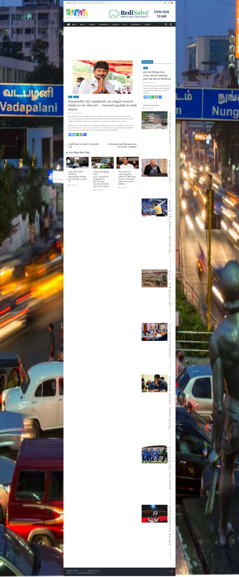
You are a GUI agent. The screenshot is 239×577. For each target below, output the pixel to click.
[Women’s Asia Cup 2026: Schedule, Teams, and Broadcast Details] (154, 474)
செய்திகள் (76, 97)
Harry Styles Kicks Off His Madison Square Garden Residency (170, 525)
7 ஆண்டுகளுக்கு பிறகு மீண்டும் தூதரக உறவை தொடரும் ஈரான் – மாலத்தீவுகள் (122, 145)
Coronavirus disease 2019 (91, 3)
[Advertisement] (119, 46)
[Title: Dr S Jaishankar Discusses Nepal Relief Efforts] (154, 348)
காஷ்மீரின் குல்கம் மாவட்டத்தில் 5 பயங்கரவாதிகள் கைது (84, 145)
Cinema (91, 24)
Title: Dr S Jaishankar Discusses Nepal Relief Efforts (170, 341)
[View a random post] (170, 24)
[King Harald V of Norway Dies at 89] (154, 178)
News (82, 24)
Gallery (115, 24)
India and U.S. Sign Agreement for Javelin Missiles (170, 289)
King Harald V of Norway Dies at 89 (170, 171)
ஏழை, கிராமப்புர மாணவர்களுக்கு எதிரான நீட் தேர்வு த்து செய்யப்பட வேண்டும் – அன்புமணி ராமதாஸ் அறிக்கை (127, 177)
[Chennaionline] (68, 24)
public (145, 68)
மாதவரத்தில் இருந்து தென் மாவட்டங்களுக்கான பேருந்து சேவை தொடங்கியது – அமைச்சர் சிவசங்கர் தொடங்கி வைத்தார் (101, 178)
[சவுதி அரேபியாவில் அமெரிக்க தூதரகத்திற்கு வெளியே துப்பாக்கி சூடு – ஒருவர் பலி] (77, 158)
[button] (76, 24)
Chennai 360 (103, 24)
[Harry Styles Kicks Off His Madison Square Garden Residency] (154, 532)
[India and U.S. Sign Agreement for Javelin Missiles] (154, 296)
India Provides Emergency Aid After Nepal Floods (170, 128)
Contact (148, 24)
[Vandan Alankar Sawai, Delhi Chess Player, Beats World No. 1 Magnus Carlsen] (154, 409)
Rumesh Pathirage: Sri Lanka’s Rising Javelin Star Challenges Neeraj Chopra (170, 227)
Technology (135, 24)
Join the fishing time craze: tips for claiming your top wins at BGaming (157, 75)
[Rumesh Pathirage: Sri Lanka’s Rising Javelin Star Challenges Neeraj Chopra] (154, 233)
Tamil (70, 97)
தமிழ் (73, 24)
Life (124, 24)
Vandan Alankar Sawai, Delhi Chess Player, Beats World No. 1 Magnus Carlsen (170, 403)
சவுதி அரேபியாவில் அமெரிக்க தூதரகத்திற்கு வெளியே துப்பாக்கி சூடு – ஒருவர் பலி (77, 176)
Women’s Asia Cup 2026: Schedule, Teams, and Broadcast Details (170, 468)
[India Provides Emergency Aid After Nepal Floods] (154, 134)
